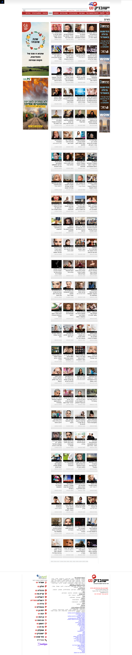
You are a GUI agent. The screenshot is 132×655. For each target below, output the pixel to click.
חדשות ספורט (75, 602)
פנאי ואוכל (64, 610)
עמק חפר (72, 584)
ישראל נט (82, 643)
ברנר (66, 582)
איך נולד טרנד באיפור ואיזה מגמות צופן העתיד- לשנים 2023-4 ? (69, 508)
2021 (71, 561)
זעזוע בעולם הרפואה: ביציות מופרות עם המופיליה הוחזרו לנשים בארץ (92, 337)
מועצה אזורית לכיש (80, 639)
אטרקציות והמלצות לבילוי (78, 607)
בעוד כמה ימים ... (93, 508)
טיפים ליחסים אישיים (80, 622)
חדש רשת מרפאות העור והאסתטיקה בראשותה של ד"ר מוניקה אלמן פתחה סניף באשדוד (92, 531)
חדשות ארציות (75, 599)
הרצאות (55, 589)
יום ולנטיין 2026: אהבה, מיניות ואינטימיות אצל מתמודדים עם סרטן (68, 79)
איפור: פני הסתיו (68, 548)
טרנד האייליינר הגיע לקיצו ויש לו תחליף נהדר (68, 163)
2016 (55, 561)
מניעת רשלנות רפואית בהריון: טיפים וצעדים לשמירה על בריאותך (57, 272)
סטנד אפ (74, 589)
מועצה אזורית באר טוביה (79, 638)
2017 (58, 561)
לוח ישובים (82, 594)
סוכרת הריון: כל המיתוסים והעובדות (69, 464)
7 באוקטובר (82, 630)
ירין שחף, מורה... (81, 57)
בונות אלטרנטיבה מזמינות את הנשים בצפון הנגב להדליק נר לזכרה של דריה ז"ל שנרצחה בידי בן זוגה (80, 488)
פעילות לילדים (67, 589)
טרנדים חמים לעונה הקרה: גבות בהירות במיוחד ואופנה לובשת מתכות (57, 251)
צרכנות (45, 13)
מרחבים (72, 579)
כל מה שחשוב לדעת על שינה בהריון (81, 442)
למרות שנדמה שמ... (80, 293)
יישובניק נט (106, 21)
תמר (74, 581)
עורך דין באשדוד (81, 648)
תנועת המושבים (81, 615)
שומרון (65, 583)
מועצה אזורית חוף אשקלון (79, 636)
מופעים (60, 589)
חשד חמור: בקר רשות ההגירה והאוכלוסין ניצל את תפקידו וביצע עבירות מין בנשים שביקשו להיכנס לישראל (80, 209)
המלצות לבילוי (36, 13)
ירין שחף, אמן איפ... (57, 100)
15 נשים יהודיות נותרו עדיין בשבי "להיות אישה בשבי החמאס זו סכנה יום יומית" (80, 358)
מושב (83, 632)
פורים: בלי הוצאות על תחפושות (59, 485)
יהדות (83, 610)
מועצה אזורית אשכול (80, 637)
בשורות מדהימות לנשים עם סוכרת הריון (80, 506)
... (84, 80)
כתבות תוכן (64, 593)
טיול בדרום (82, 628)
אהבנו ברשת (61, 609)
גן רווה (62, 582)
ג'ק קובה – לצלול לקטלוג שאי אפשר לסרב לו (92, 313)
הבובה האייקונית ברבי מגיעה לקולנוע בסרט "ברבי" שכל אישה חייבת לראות (68, 401)
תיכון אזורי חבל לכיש (80, 614)
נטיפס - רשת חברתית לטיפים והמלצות (76, 613)
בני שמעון (62, 578)
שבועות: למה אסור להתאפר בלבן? (69, 421)
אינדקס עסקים (72, 610)
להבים (83, 581)
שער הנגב (68, 578)
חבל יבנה (81, 583)
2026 (86, 561)
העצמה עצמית (81, 623)
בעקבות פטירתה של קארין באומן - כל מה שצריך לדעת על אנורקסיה (80, 422)
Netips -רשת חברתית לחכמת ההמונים (76, 619)
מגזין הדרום (63, 13)
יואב (73, 578)
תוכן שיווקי (82, 606)
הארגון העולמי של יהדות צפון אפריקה (76, 618)
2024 (80, 561)
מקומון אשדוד (82, 642)
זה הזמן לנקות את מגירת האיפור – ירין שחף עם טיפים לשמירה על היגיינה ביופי (57, 208)
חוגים (83, 595)
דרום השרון (70, 583)
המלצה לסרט (82, 620)
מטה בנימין (78, 582)
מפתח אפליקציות (74, 608)
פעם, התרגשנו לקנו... (57, 143)
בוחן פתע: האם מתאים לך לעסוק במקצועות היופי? (92, 421)
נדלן (70, 595)
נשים (50, 13)
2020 (68, 561)
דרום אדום (82, 608)
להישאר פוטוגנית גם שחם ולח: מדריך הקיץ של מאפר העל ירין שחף (92, 36)
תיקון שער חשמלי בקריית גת (78, 645)
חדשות (102, 13)
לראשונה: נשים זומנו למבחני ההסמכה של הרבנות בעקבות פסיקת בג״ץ (68, 57)
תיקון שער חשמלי (81, 617)
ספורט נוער (82, 602)
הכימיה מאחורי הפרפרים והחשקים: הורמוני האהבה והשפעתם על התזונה (80, 36)
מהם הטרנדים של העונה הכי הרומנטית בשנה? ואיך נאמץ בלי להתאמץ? (57, 122)
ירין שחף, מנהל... (58, 186)
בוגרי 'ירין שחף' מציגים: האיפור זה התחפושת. (80, 77)
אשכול (83, 578)
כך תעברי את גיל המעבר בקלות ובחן (57, 335)
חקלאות (56, 13)
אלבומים (75, 593)
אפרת (76, 583)
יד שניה (74, 595)
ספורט (83, 600)
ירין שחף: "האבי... (93, 487)
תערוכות (83, 590)
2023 (77, 561)
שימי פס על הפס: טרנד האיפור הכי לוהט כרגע (68, 249)
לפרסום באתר (63, 10)
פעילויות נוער (82, 593)
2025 (83, 561)
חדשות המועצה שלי (92, 13)
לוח (60, 610)
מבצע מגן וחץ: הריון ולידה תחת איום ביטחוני (57, 421)
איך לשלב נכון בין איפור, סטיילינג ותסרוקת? (80, 120)
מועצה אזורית (81, 634)
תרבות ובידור (73, 13)
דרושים (79, 595)
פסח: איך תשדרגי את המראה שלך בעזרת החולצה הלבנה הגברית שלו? (80, 465)
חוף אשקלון (66, 579)
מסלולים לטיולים (81, 624)
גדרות (60, 583)
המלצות (101, 15)
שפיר (57, 578)
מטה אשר (78, 584)
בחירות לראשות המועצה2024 (77, 585)
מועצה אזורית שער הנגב (79, 640)
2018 (61, 561)
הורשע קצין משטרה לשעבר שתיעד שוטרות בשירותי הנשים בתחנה (69, 186)
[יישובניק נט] (98, 584)
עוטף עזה (82, 13)
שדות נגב (60, 579)
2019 (64, 561)
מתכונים (78, 597)
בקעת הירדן (58, 581)
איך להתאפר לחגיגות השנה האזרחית (69, 528)
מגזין (83, 596)
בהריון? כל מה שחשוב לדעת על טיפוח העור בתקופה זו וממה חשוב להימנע (80, 315)
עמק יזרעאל (55, 583)
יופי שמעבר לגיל (80, 183)
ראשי (107, 13)
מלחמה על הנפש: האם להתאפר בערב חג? (68, 270)
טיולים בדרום (82, 625)
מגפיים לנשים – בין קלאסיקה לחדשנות (57, 227)
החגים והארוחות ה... (80, 379)
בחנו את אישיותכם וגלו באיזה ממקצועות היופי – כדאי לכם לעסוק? (92, 444)
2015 (52, 561)
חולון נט (83, 650)
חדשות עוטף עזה (81, 635)
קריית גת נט (82, 649)
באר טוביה (78, 578)
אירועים (70, 593)
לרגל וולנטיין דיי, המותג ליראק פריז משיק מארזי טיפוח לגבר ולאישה (68, 100)
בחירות (28, 13)
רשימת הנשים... (81, 250)
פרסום (83, 651)
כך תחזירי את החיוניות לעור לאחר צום (69, 141)
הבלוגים (79, 610)
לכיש (62, 586)
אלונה (83, 584)
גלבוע (63, 581)
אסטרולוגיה (72, 597)
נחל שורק (78, 579)
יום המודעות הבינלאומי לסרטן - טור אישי (68, 335)
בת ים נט (83, 644)
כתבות (106, 15)
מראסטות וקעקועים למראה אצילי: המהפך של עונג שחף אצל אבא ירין (68, 36)
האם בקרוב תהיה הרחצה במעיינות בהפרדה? (92, 399)
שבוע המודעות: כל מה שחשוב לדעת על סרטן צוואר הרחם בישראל (81, 100)
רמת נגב (78, 581)
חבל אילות (68, 581)
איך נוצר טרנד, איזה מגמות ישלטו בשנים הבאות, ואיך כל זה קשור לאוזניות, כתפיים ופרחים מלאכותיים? (80, 338)
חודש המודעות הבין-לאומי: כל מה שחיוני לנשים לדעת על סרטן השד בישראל (68, 380)
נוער (84, 592)
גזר (58, 582)
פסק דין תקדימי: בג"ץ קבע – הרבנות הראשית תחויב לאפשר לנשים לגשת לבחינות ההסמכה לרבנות (92, 187)
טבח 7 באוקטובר (81, 631)
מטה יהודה (71, 582)
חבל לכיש (54, 579)
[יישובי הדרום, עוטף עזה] (99, 11)
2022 (74, 561)
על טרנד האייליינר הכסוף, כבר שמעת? (92, 356)
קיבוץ (84, 633)
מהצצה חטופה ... (58, 508)
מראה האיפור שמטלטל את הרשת (69, 313)
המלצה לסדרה (81, 621)
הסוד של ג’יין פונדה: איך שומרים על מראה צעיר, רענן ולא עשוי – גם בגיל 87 (92, 143)
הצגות (78, 589)
